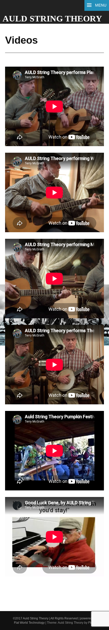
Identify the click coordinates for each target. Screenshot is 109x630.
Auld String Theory (52, 18)
